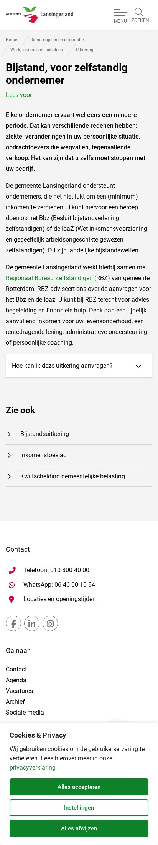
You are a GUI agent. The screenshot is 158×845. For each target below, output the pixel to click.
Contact (16, 669)
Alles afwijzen (79, 828)
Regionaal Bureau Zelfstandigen (49, 278)
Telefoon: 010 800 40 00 (56, 570)
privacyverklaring (33, 767)
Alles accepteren (79, 786)
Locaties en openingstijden (59, 599)
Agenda (16, 680)
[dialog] (79, 784)
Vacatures (19, 691)
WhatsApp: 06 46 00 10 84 (59, 584)
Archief (15, 701)
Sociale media (25, 712)
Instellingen (79, 807)
